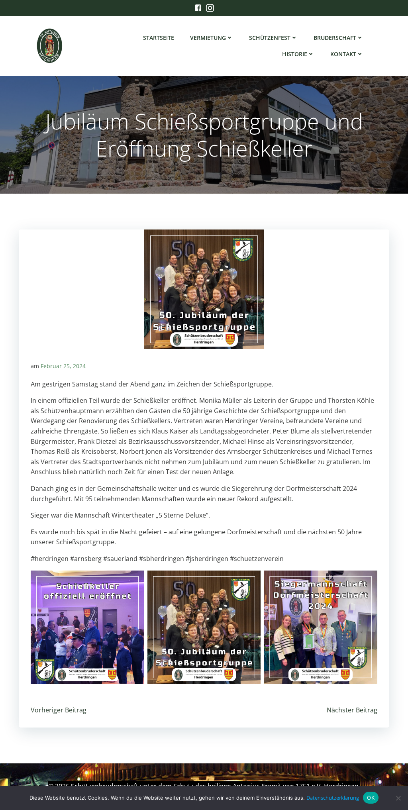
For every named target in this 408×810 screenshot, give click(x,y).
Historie (294, 54)
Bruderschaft (335, 37)
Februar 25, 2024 (63, 366)
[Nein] (398, 798)
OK (371, 797)
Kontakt (343, 54)
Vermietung (208, 37)
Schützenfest (269, 37)
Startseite (158, 37)
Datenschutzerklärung (332, 797)
